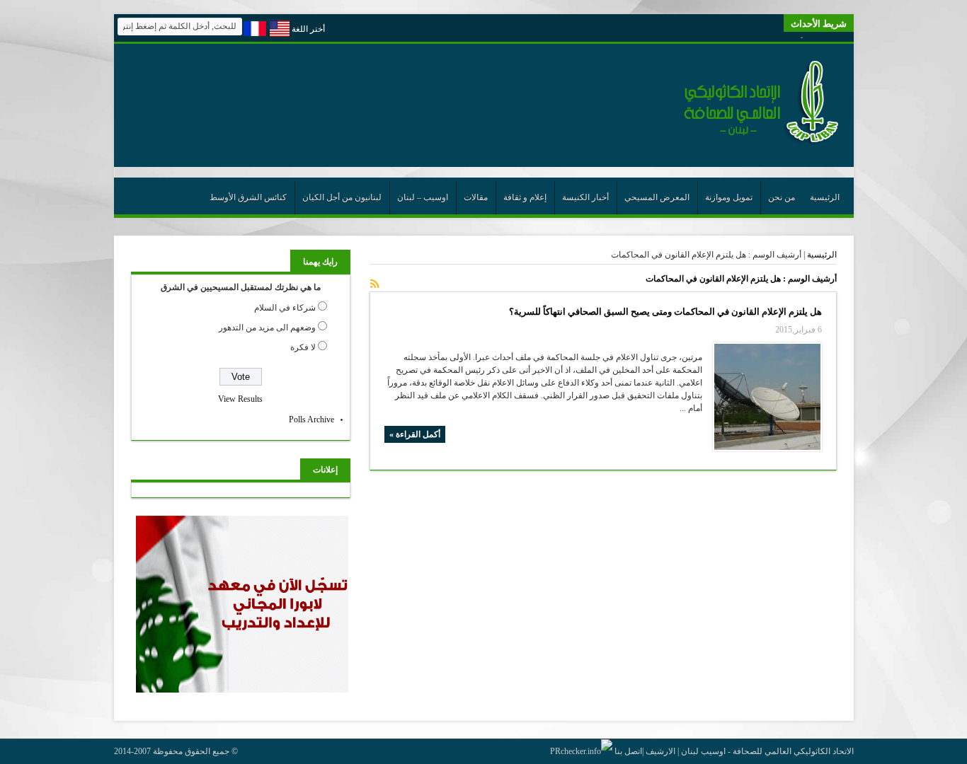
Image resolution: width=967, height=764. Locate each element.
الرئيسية (825, 197)
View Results (240, 399)
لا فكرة (303, 347)
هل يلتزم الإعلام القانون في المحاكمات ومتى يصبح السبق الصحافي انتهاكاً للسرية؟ (665, 311)
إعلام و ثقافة (525, 197)
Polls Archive (311, 419)
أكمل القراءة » (414, 434)
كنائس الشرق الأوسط (248, 197)
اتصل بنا (628, 751)
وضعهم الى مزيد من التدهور (267, 327)
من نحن (781, 197)
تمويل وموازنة (729, 197)
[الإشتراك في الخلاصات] (375, 283)
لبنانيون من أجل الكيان (342, 197)
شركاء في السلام (285, 308)
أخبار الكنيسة (585, 197)
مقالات (476, 197)
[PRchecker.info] (581, 751)
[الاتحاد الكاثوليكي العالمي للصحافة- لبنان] (753, 143)
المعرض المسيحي (657, 197)
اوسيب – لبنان (422, 197)
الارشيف (660, 751)
